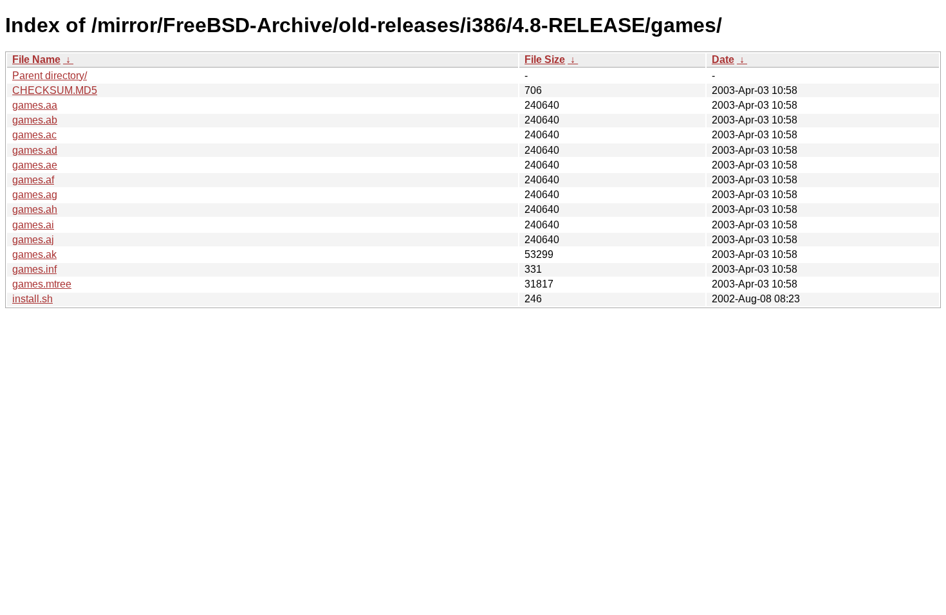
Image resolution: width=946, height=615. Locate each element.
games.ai (33, 224)
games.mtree (41, 284)
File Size (544, 59)
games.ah (34, 209)
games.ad (34, 150)
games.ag (34, 194)
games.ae (34, 165)
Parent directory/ (49, 75)
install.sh (32, 298)
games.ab (34, 120)
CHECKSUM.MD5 (54, 90)
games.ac (34, 134)
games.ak (34, 254)
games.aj (33, 239)
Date (723, 59)
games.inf (34, 269)
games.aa (34, 105)
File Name (36, 59)
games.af (33, 179)
